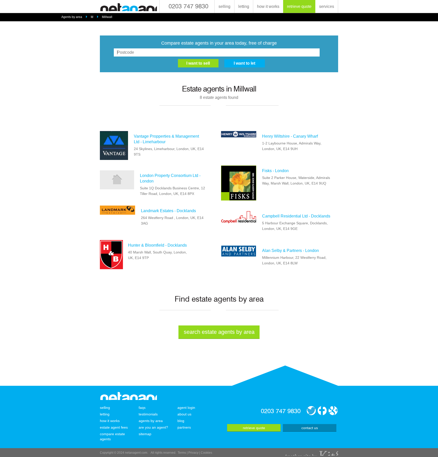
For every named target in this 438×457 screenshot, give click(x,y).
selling (224, 6)
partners (184, 427)
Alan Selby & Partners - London (290, 250)
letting (243, 6)
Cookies (206, 452)
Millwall (107, 17)
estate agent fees (114, 427)
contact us (309, 428)
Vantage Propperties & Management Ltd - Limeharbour (166, 139)
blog (180, 421)
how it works (268, 6)
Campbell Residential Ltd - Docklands (296, 216)
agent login (186, 408)
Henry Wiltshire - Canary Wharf (290, 136)
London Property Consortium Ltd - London (170, 178)
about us (184, 414)
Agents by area (71, 17)
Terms (182, 452)
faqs (142, 408)
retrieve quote (299, 6)
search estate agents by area (219, 332)
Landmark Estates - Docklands (168, 211)
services (326, 6)
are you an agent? (153, 427)
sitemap (145, 434)
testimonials (148, 414)
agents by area (151, 421)
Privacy (193, 452)
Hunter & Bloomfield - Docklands (157, 245)
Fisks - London (275, 171)
